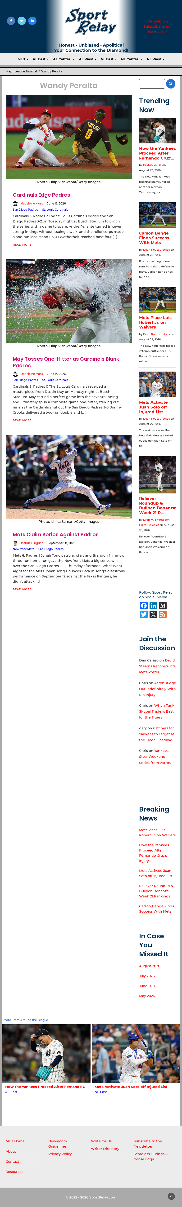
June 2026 (147, 986)
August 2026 (149, 966)
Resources (14, 1172)
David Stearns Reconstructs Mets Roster (157, 666)
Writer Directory (105, 1149)
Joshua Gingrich (31, 543)
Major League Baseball (21, 71)
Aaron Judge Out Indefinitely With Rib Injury (157, 689)
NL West (154, 59)
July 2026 (147, 976)
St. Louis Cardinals (55, 209)
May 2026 (147, 996)
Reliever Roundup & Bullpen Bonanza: (129, 1086)
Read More (22, 244)
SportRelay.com (102, 1197)
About (11, 1151)
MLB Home (15, 1141)
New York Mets (23, 549)
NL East (107, 59)
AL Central (62, 59)
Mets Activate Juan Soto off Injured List (41, 1086)
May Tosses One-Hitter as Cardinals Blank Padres (66, 362)
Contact (12, 1161)
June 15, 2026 (56, 374)
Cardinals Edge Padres (41, 194)
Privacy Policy (60, 1154)
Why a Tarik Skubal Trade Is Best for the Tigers (156, 711)
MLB (22, 59)
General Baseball (109, 1092)
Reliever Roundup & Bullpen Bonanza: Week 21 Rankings (156, 891)
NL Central (130, 59)
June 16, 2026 (56, 203)
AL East (39, 59)
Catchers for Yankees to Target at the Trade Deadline (156, 734)
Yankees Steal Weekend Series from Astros (155, 757)
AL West (86, 59)
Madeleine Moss (31, 203)
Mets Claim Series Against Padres (56, 534)
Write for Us (157, 21)
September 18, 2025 (61, 543)
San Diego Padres (25, 209)
